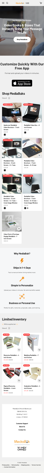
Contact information (9, 467)
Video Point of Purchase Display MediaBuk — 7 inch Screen (11, 236)
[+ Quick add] (19, 120)
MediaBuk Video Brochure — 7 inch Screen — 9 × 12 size (30, 163)
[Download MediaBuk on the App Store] (22, 83)
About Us (22, 426)
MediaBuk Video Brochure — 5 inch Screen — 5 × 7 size (9, 163)
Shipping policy (25, 465)
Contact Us (22, 430)
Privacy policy (6, 465)
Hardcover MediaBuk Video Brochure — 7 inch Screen (11, 127)
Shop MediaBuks (22, 39)
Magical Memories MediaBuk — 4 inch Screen (9, 388)
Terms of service (36, 465)
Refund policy (15, 465)
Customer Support (22, 423)
